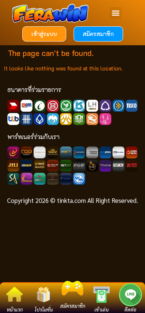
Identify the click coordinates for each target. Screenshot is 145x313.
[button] (116, 13)
